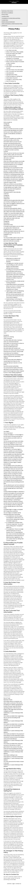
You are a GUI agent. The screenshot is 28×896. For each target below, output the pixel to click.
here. (14, 879)
